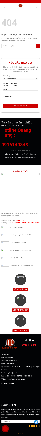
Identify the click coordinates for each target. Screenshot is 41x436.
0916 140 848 (29, 344)
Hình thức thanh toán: (10, 84)
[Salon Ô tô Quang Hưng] (20, 6)
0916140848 (14, 144)
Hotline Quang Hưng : (16, 132)
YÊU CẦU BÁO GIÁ (20, 289)
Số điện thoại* (7, 97)
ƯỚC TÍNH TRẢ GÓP (20, 310)
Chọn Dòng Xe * (8, 76)
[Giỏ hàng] (37, 6)
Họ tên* (5, 89)
